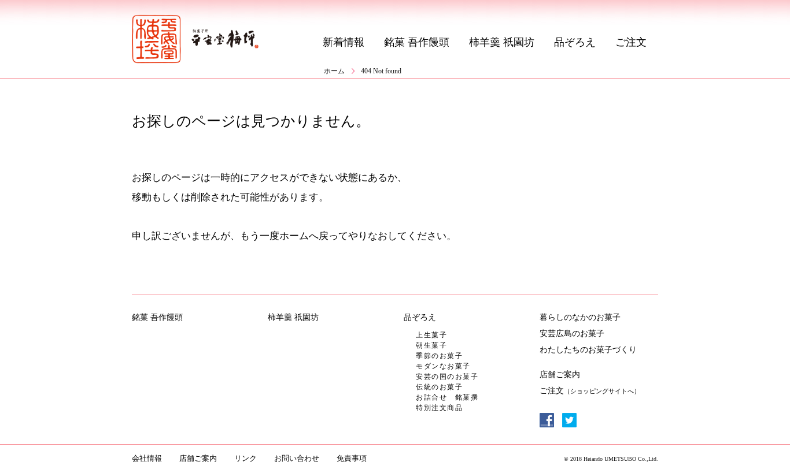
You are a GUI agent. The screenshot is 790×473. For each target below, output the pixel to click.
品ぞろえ (575, 42)
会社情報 (147, 458)
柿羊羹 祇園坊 (501, 42)
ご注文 (631, 42)
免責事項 (352, 458)
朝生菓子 (431, 345)
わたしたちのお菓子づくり (588, 349)
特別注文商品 (439, 408)
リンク (245, 458)
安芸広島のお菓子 (572, 333)
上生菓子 (431, 335)
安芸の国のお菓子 (447, 377)
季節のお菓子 (439, 356)
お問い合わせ (296, 458)
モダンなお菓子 (443, 366)
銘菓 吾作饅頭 (416, 42)
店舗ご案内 (560, 374)
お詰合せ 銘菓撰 (447, 397)
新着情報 (343, 42)
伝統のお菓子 (439, 387)
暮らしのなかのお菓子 (580, 317)
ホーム (334, 71)
